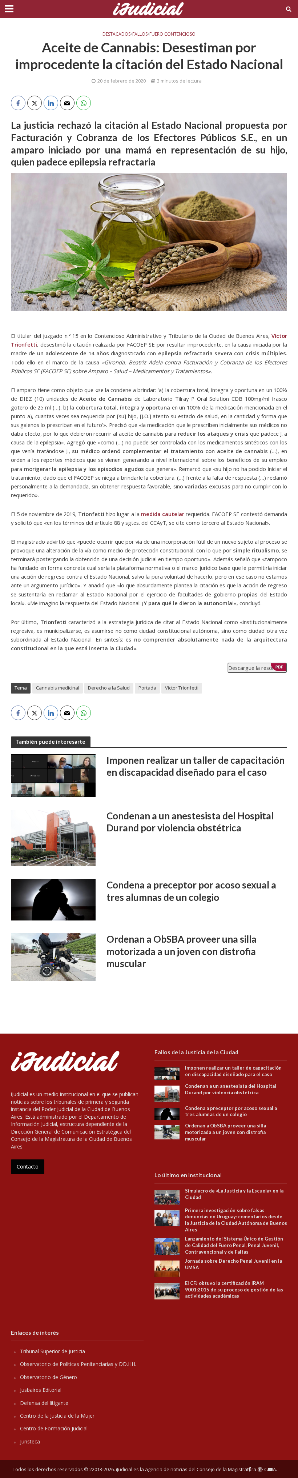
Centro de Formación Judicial (54, 1428)
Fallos (140, 34)
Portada (147, 687)
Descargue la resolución (257, 667)
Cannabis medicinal (57, 687)
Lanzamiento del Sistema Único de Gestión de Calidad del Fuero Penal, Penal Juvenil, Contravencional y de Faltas (234, 1245)
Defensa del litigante (44, 1402)
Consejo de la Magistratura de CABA (236, 1469)
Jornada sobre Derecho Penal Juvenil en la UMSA (233, 1264)
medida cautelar (162, 514)
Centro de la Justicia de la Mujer (57, 1415)
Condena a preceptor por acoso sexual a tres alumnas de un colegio (191, 891)
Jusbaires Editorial (40, 1389)
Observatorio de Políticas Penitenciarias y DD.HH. (78, 1364)
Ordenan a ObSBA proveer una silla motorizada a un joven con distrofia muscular (181, 951)
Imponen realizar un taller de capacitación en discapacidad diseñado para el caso (195, 766)
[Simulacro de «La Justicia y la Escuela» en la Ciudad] (167, 1196)
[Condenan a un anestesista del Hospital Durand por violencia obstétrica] (53, 838)
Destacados (116, 34)
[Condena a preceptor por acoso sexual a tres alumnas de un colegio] (53, 899)
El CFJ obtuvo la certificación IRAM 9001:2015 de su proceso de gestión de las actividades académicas (234, 1289)
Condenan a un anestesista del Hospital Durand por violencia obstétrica (190, 822)
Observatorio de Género (48, 1377)
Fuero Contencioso (172, 34)
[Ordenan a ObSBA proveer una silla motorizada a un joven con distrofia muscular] (53, 956)
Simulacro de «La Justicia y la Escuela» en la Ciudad (234, 1194)
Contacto (28, 1166)
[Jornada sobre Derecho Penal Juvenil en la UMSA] (167, 1268)
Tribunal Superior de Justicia (52, 1351)
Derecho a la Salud (109, 687)
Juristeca (30, 1441)
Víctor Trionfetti (181, 687)
